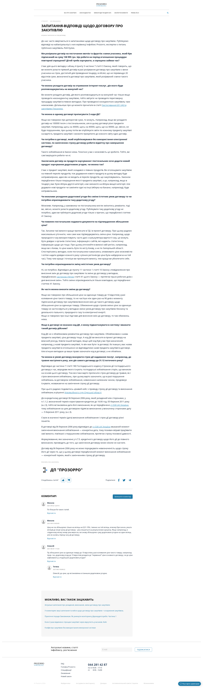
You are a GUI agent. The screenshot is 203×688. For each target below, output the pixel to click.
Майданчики (65, 683)
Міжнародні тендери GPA (102, 13)
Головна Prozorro (68, 667)
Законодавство (85, 13)
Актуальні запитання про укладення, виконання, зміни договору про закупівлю (77, 605)
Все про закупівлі (70, 13)
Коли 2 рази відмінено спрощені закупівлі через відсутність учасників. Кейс (76, 622)
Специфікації (66, 670)
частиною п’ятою (65, 276)
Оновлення (65, 673)
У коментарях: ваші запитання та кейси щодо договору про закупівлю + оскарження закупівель (84, 610)
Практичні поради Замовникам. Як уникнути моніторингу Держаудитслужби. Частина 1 (80, 616)
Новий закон (66, 676)
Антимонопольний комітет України (125, 683)
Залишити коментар (122, 496)
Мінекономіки (149, 683)
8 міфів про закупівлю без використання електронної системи (70, 628)
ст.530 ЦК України (119, 405)
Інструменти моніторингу (85, 683)
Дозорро (103, 683)
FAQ (62, 664)
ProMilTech (135, 13)
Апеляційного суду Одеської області (83, 392)
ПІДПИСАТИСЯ (143, 650)
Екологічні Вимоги (121, 13)
